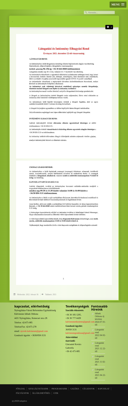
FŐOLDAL (20, 389)
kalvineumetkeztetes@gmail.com (80, 322)
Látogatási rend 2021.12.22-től (100, 347)
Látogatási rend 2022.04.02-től (100, 333)
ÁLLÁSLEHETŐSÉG (41, 393)
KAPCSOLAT (103, 389)
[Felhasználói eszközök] (109, 27)
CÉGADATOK (88, 389)
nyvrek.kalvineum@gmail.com (34, 331)
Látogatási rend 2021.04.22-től (100, 373)
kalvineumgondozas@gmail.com (80, 333)
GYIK (55, 393)
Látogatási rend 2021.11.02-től (100, 360)
